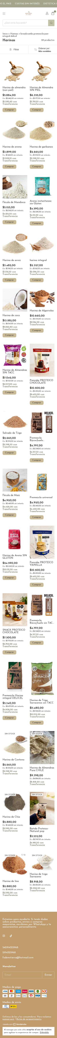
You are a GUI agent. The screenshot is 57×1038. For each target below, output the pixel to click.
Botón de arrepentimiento (28, 1019)
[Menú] (4, 13)
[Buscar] (51, 23)
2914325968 (9, 952)
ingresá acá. (8, 1019)
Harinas (14, 34)
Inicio (5, 34)
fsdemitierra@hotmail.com (18, 957)
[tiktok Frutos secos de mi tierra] (11, 936)
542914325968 (10, 947)
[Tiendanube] (15, 1025)
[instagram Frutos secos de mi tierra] (4, 936)
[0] (52, 14)
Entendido (44, 1032)
